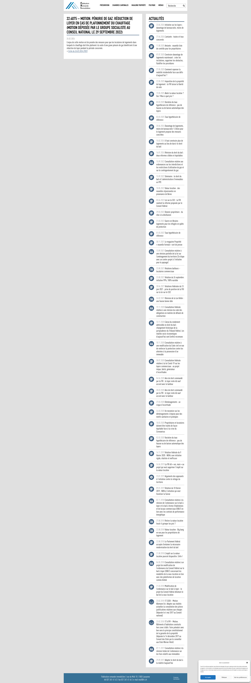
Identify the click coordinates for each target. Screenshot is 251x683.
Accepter (208, 677)
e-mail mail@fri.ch (140, 679)
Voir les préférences (240, 677)
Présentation (104, 5)
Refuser (224, 677)
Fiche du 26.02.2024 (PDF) (77, 51)
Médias (160, 5)
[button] (247, 663)
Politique (152, 5)
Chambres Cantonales (120, 5)
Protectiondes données (176, 678)
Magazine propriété (139, 5)
